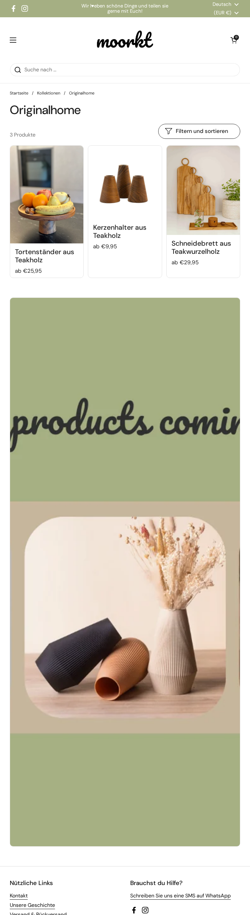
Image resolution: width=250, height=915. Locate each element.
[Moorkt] (123, 40)
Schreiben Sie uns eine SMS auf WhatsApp (180, 895)
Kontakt (19, 895)
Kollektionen (48, 93)
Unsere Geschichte (32, 905)
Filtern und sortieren (202, 131)
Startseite (19, 93)
